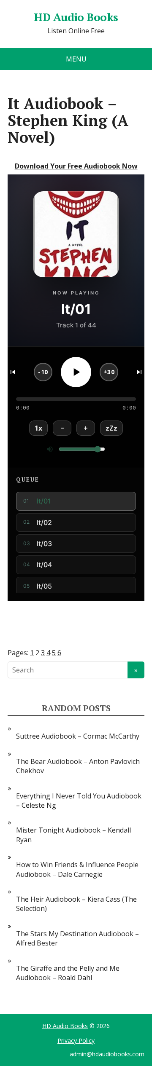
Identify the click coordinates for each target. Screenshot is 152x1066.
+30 (109, 372)
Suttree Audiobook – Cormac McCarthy (77, 736)
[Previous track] (12, 372)
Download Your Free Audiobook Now (76, 166)
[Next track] (139, 372)
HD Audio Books (76, 17)
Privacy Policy (76, 1041)
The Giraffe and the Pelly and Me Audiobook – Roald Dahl (67, 973)
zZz (111, 428)
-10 (43, 372)
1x (38, 428)
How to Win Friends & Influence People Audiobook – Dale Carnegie (77, 869)
